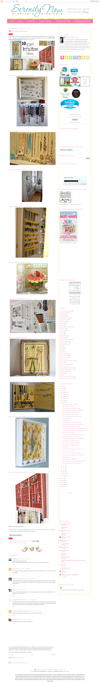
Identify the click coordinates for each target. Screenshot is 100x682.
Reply (13, 564)
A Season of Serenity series (65, 364)
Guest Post (62, 332)
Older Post (53, 654)
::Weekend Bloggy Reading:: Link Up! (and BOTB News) (74, 428)
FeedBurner (77, 122)
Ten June (63, 571)
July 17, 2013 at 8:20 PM (31, 599)
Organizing (24, 542)
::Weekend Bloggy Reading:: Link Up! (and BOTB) (73, 455)
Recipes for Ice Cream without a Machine (70, 444)
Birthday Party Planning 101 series (67, 376)
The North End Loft (28, 416)
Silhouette (62, 348)
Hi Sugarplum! (64, 527)
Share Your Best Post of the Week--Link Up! (71, 412)
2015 (62, 386)
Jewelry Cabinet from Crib (14, 381)
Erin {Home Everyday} (17, 578)
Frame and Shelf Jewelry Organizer (16, 75)
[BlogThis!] (34, 541)
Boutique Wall (12, 131)
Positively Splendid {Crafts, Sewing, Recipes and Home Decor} (73, 560)
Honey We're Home (21, 131)
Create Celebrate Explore (29, 472)
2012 (62, 478)
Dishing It (62, 362)
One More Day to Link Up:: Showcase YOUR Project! (73, 424)
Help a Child (69, 493)
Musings (61, 325)
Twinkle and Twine (30, 75)
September (64, 398)
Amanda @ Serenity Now (72, 37)
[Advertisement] (71, 507)
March (63, 471)
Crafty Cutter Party (64, 366)
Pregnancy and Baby (64, 353)
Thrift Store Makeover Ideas (65, 339)
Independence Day (66, 457)
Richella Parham (16, 619)
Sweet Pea (63, 564)
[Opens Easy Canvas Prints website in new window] (74, 76)
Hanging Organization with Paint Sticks (17, 206)
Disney (61, 375)
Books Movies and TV (64, 343)
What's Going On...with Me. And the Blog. (71, 442)
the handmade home (65, 524)
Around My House (63, 319)
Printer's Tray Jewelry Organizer (15, 472)
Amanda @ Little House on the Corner (20, 611)
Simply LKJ (15, 568)
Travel (61, 346)
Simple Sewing (63, 359)
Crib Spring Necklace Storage (15, 169)
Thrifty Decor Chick (65, 537)
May (63, 467)
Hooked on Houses (65, 557)
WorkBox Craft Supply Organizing (67, 378)
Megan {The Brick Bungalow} (19, 599)
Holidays (61, 323)
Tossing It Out (65, 447)
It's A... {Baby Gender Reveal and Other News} (72, 416)
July (63, 402)
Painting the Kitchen (66, 420)
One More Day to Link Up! (67, 451)
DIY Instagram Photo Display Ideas (69, 459)
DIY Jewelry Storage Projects (68, 432)
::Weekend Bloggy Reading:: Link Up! (70, 414)
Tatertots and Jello (65, 543)
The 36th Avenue (23, 299)
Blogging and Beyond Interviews (67, 369)
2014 (62, 388)
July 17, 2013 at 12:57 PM (20, 590)
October (64, 396)
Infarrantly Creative (32, 206)
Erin (13, 590)
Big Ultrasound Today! (67, 418)
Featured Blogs (63, 316)
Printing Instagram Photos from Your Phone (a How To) (73, 461)
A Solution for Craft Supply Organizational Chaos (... (73, 434)
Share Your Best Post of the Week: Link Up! (71, 426)
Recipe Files (62, 328)
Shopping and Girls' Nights (65, 327)
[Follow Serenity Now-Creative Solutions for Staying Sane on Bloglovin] (66, 150)
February (64, 474)
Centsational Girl (65, 547)
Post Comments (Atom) (19, 657)
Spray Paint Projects (64, 341)
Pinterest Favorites (63, 357)
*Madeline (14, 559)
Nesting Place (64, 533)
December (64, 392)
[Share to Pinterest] (38, 541)
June (63, 465)
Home (32, 654)
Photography (62, 373)
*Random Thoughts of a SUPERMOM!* (70, 574)
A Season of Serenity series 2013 (66, 368)
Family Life (62, 314)
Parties (61, 350)
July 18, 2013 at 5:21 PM (25, 619)
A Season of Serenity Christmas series (67, 360)
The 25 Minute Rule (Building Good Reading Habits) (73, 430)
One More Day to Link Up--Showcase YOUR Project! (73, 410)
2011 (62, 480)
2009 (62, 484)
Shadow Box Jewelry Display (15, 416)
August (64, 400)
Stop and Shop (63, 330)
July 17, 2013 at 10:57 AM (24, 568)
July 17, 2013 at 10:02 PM (35, 611)
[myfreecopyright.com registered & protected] (50, 669)
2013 (62, 390)
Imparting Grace (65, 550)
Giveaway (62, 334)
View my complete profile (66, 51)
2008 (62, 486)
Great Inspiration (63, 312)
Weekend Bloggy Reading (65, 311)
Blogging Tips (63, 337)
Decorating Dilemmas (64, 355)
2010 (62, 482)
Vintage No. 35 (27, 169)
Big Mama (63, 553)
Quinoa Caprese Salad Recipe (68, 406)
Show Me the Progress (64, 371)
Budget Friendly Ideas (64, 318)
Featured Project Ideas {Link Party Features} (71, 408)
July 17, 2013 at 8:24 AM (23, 559)
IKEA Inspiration (63, 335)
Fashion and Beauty (64, 344)
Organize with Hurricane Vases (15, 262)
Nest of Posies (27, 262)
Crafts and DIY (16, 542)
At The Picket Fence (65, 568)
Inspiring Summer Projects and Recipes (70, 404)
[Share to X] (35, 541)
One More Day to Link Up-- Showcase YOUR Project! (73, 438)
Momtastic (24, 337)
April (63, 469)
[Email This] (32, 541)
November (64, 394)
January (64, 476)
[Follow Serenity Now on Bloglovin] (15, 536)
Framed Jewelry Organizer (14, 337)
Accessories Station (13, 299)
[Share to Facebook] (37, 541)
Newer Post (11, 654)
